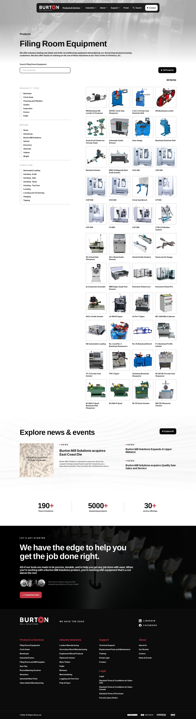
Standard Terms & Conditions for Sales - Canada (116, 688)
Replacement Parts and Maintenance (114, 649)
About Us (143, 645)
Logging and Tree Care (69, 679)
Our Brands (144, 649)
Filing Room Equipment (30, 645)
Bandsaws (24, 653)
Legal (101, 676)
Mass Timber (64, 662)
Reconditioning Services (30, 670)
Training (102, 653)
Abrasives (24, 674)
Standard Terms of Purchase (111, 693)
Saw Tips (23, 666)
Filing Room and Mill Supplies (32, 662)
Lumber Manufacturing (69, 645)
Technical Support (107, 645)
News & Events (145, 658)
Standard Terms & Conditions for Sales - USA (116, 681)
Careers (142, 653)
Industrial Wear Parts (28, 679)
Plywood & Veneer (67, 658)
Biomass (63, 670)
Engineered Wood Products (71, 653)
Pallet (61, 666)
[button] (72, 8)
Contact (102, 662)
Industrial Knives (27, 658)
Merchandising (65, 674)
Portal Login (104, 658)
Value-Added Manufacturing (32, 683)
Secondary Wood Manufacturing (73, 649)
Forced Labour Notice (108, 698)
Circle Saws (25, 649)
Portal (126, 8)
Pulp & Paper (65, 683)
